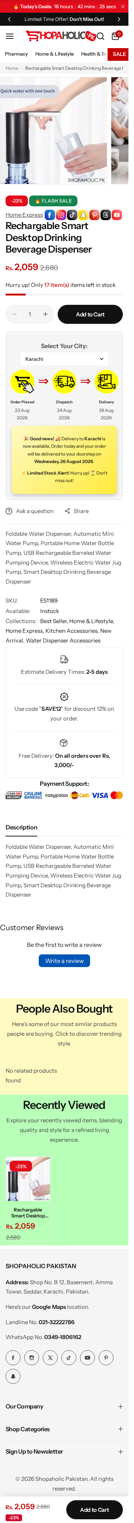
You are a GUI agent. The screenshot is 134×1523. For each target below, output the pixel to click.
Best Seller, (54, 621)
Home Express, (25, 630)
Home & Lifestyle (54, 54)
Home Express (24, 214)
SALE (119, 54)
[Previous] (9, 19)
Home (12, 68)
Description (21, 827)
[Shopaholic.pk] (61, 36)
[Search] (100, 36)
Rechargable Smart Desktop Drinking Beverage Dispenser (28, 1213)
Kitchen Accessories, (72, 630)
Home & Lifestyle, (91, 621)
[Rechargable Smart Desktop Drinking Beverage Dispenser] (28, 1179)
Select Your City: (64, 346)
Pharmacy (16, 54)
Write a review (64, 960)
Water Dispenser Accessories (63, 640)
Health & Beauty (99, 54)
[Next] (119, 19)
